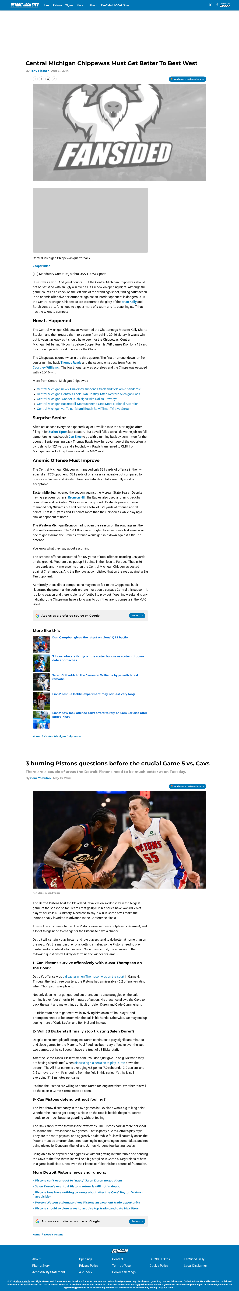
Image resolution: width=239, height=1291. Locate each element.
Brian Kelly (129, 302)
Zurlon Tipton (58, 432)
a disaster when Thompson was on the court (93, 976)
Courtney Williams (46, 367)
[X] (210, 4)
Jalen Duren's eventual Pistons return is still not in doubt (77, 1186)
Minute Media (22, 1281)
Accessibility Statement (48, 1272)
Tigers (69, 5)
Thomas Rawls (71, 362)
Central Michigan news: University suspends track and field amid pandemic (89, 389)
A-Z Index (85, 1272)
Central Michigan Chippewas (62, 736)
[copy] (54, 79)
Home (36, 736)
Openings (85, 1259)
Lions (46, 5)
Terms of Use (121, 1265)
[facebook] (217, 4)
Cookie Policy (159, 1265)
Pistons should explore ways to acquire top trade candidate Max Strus (87, 1208)
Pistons (57, 5)
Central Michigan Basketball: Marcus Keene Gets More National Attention (88, 404)
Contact (117, 1259)
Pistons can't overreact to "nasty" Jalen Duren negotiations (79, 1180)
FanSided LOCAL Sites (115, 5)
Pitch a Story (41, 1265)
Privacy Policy (88, 1265)
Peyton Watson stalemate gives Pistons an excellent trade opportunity (87, 1202)
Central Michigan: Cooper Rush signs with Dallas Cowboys (77, 399)
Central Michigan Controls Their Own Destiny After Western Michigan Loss (88, 394)
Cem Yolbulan (40, 778)
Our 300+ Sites (160, 1259)
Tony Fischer (39, 70)
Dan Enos (75, 436)
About (93, 5)
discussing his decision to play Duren (99, 1063)
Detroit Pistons (53, 1234)
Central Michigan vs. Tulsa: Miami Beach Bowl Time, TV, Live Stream (84, 408)
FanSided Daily (194, 1259)
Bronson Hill (77, 497)
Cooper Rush (41, 266)
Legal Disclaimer (195, 1265)
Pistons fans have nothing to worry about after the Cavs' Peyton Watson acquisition (89, 1194)
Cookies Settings (124, 1272)
